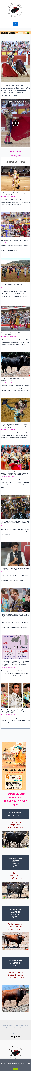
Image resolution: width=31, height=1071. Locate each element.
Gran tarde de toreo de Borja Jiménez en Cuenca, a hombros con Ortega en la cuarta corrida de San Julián (15, 523)
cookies (22, 1066)
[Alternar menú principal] (15, 24)
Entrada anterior (15, 151)
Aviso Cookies (15, 1031)
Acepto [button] (15, 1068)
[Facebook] (12, 1037)
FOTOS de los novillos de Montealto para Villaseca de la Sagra (12, 379)
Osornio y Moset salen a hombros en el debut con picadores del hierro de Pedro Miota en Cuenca (15, 239)
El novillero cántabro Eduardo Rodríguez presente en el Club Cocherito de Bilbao (15, 569)
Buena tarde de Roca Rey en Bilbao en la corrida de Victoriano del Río (15, 333)
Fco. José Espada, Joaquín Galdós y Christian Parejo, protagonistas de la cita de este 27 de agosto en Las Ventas (14, 711)
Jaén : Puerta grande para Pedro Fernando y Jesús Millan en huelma (15, 285)
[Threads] (14, 1037)
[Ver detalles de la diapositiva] (15, 839)
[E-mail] (19, 1037)
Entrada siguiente (15, 156)
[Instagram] (16, 1037)
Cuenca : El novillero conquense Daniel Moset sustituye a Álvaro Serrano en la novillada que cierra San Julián (14, 426)
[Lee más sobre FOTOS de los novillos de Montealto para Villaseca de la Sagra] (15, 364)
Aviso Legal (15, 1033)
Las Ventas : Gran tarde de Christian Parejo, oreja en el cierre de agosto (15, 193)
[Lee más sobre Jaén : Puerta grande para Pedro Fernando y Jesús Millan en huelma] (15, 270)
